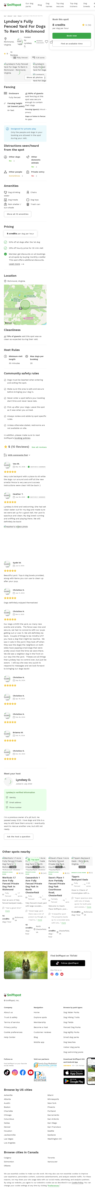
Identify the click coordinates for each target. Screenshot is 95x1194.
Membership (40, 1022)
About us (8, 1012)
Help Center (9, 1037)
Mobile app (39, 1042)
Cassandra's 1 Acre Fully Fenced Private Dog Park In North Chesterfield (33, 885)
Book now (72, 36)
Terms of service (12, 1022)
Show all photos (35, 77)
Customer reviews (42, 1032)
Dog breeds (86, 5)
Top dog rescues (60, 5)
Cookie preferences (13, 1032)
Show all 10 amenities (17, 214)
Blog (40, 5)
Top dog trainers (73, 5)
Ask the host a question (18, 836)
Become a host (41, 1027)
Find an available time (72, 43)
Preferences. (53, 1186)
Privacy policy (10, 1027)
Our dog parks (29, 5)
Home (36, 1012)
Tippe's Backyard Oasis (79, 878)
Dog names (49, 5)
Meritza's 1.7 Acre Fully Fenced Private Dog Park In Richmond (10, 883)
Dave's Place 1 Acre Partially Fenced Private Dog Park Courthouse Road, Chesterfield (56, 886)
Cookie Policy (77, 1183)
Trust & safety (10, 1017)
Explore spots (40, 1017)
